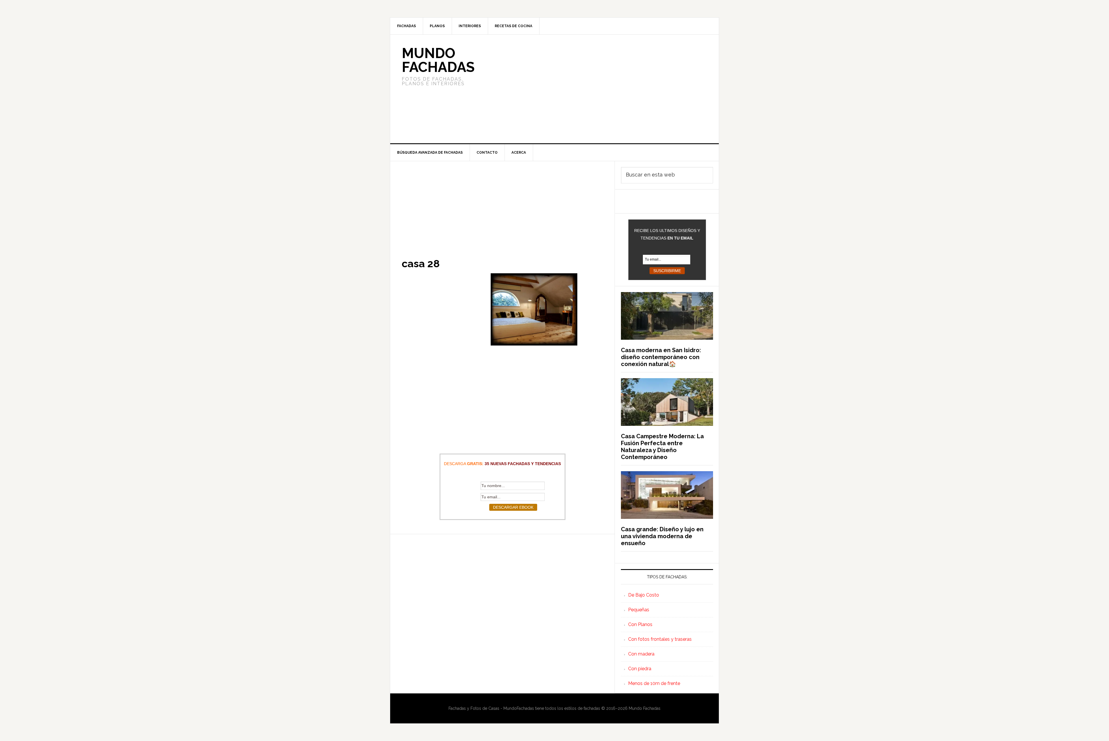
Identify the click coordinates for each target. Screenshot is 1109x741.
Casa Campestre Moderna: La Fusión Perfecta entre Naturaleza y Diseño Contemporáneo (662, 446)
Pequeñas (638, 609)
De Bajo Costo (643, 595)
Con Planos (640, 624)
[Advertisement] (597, 89)
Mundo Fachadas (438, 60)
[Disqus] (502, 606)
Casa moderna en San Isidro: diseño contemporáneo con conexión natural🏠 (661, 357)
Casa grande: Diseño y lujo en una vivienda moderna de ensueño (662, 536)
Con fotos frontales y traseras (660, 639)
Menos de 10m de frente (654, 683)
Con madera (641, 654)
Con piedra (639, 668)
